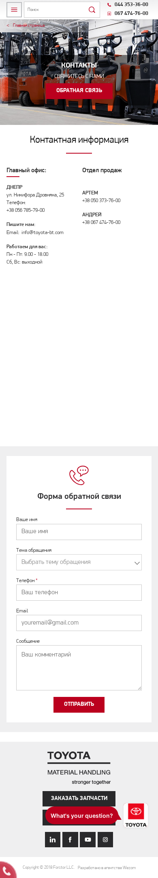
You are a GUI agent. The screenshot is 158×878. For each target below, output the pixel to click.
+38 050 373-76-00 (101, 200)
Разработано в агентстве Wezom (107, 868)
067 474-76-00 (131, 13)
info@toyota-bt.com (42, 232)
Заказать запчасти (79, 799)
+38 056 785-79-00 (25, 210)
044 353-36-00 (131, 4)
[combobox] (79, 562)
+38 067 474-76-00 (101, 222)
